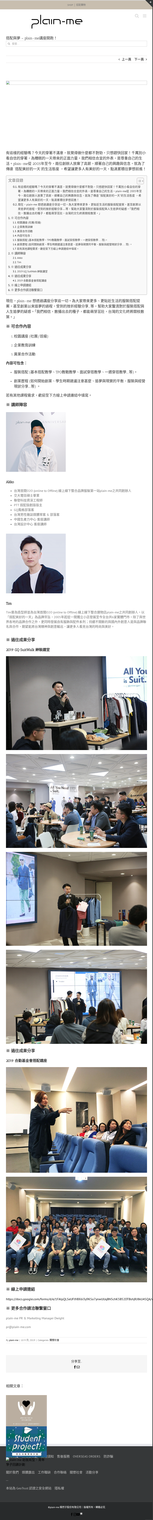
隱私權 (59, 1488)
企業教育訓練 (25, 227)
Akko (20, 258)
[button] (76, 1428)
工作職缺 (44, 1472)
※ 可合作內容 (19, 218)
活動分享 (92, 1472)
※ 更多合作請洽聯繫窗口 (26, 290)
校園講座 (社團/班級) (29, 222)
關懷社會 (54, 1340)
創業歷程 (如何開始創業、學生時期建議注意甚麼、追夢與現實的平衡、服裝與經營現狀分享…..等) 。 (74, 244)
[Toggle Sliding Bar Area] (148, 3)
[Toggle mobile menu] (145, 16)
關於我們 (12, 1472)
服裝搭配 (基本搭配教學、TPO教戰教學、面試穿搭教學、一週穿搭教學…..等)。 (62, 240)
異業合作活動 (25, 231)
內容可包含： (25, 235)
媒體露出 (28, 1472)
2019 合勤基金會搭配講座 (32, 280)
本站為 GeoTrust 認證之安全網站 (28, 1488)
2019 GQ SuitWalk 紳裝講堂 (32, 271)
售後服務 (63, 1456)
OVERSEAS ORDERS (86, 1456)
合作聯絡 (60, 1472)
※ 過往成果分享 (21, 267)
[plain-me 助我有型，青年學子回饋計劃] (26, 1460)
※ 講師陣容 (18, 253)
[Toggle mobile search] (137, 16)
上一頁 (126, 59)
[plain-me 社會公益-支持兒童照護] (26, 1397)
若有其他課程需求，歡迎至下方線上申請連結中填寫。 (48, 248)
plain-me (13, 1340)
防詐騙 (108, 1456)
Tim (19, 262)
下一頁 (139, 59)
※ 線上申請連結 (21, 285)
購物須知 (47, 1456)
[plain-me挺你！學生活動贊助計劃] (26, 1429)
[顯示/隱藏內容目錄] (138, 181)
